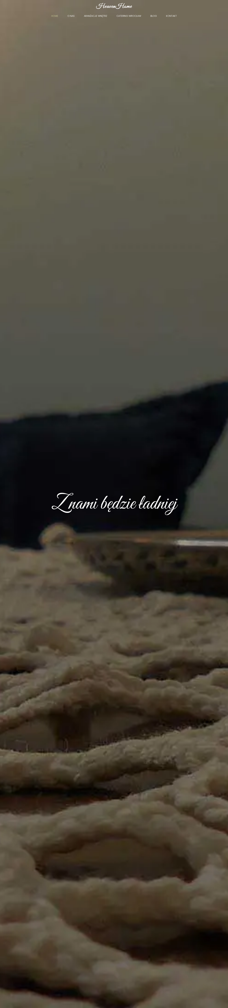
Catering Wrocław (128, 16)
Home (54, 16)
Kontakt (171, 16)
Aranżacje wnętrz (95, 16)
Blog (153, 16)
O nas (71, 16)
